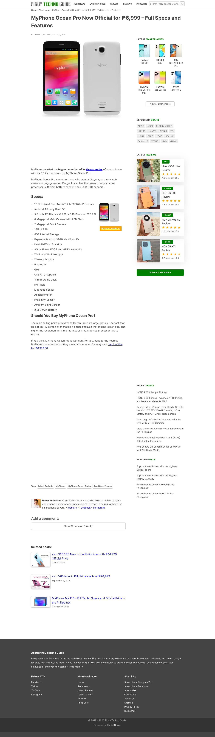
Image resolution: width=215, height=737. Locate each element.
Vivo (164, 141)
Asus (150, 126)
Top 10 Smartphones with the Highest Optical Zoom (157, 468)
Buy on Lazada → (110, 228)
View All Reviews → (160, 272)
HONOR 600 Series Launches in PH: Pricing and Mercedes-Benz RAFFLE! (159, 400)
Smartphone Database (136, 686)
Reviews (127, 4)
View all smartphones (159, 104)
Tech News (79, 4)
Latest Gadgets (45, 486)
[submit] (182, 3)
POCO (159, 136)
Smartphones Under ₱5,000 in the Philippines (155, 495)
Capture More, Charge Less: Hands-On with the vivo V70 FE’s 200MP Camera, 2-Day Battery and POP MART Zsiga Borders (160, 410)
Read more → (76, 666)
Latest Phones (97, 4)
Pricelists (141, 4)
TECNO (154, 141)
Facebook (85, 507)
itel (172, 131)
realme (170, 136)
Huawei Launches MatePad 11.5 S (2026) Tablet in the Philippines (158, 439)
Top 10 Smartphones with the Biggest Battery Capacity (157, 477)
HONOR (141, 131)
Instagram (99, 507)
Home (34, 10)
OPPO (150, 136)
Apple (141, 126)
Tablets (114, 4)
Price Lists (83, 702)
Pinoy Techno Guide (51, 652)
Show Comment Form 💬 (78, 526)
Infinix (163, 131)
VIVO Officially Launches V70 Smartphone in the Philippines (160, 430)
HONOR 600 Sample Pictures (152, 392)
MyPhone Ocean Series (79, 486)
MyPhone (60, 486)
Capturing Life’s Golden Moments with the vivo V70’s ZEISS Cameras (159, 421)
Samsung (143, 141)
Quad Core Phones (102, 486)
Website (72, 507)
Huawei (152, 131)
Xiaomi (173, 141)
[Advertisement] (78, 142)
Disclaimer (129, 710)
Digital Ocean (114, 725)
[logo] (51, 4)
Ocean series (94, 169)
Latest (150, 39)
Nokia (141, 136)
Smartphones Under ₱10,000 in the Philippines (155, 486)
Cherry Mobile (164, 126)
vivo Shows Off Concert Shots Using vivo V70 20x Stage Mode (159, 448)
